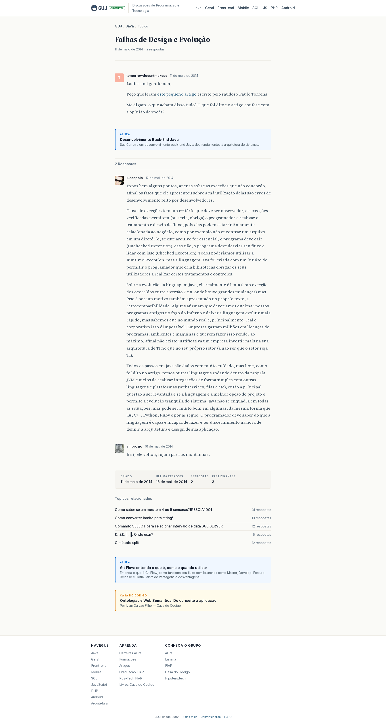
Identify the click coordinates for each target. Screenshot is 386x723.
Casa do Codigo (177, 672)
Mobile (243, 8)
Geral (209, 8)
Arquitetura (99, 703)
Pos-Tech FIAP (130, 678)
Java (197, 8)
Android (288, 8)
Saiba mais (190, 717)
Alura (168, 653)
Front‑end (226, 8)
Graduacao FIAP (131, 672)
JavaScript (99, 685)
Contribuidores (211, 717)
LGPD (228, 717)
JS (265, 8)
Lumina (170, 659)
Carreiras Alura (130, 653)
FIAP (168, 666)
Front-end (99, 666)
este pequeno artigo (177, 94)
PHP (274, 8)
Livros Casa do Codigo (136, 685)
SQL (255, 8)
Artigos (124, 666)
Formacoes (127, 659)
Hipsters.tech (175, 678)
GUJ (118, 26)
